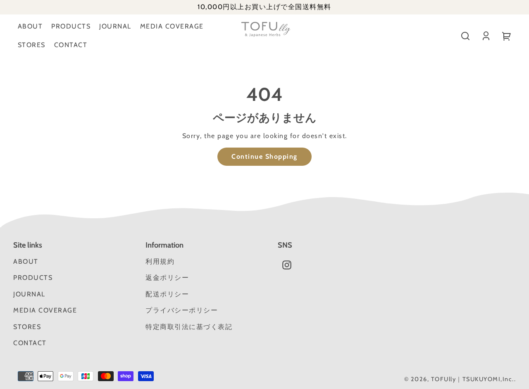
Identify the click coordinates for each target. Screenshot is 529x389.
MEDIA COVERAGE (172, 26)
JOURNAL (115, 26)
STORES (31, 45)
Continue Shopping (264, 156)
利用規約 (159, 261)
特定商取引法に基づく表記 (188, 327)
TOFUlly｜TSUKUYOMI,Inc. (472, 379)
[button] (465, 36)
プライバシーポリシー (181, 310)
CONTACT (71, 45)
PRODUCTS (71, 26)
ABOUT (30, 26)
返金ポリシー (167, 278)
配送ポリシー (167, 294)
